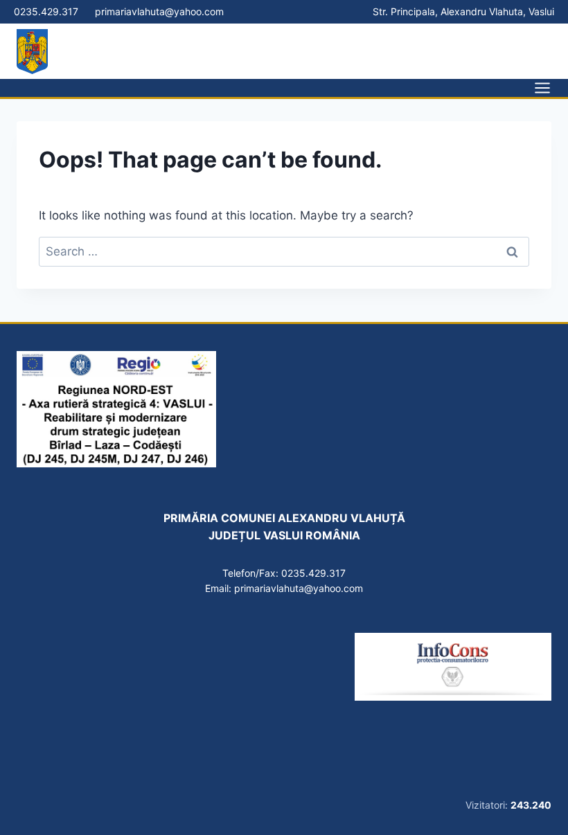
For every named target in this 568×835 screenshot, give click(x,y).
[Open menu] (537, 88)
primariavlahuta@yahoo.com (159, 11)
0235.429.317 (46, 11)
